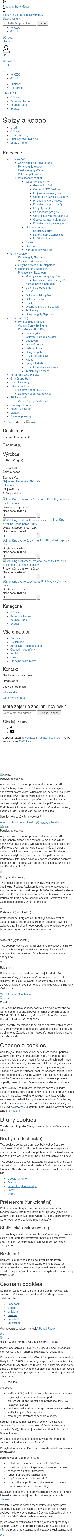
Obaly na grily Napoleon (40, 314)
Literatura (31, 246)
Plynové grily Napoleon (32, 257)
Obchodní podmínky (22, 649)
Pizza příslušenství (37, 356)
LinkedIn (13, 1311)
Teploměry (32, 310)
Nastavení (56, 822)
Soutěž (14, 623)
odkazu (4, 1499)
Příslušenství (18, 397)
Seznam (12, 1315)
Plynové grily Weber (30, 166)
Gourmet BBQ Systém (46, 189)
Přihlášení (16, 84)
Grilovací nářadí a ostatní (41, 337)
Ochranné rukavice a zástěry (50, 197)
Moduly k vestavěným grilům (43, 276)
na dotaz (13, 445)
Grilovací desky (35, 299)
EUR (14, 31)
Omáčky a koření (20, 405)
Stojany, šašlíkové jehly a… (49, 193)
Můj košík (10, 93)
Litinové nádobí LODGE (32, 390)
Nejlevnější (22, 481)
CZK (15, 27)
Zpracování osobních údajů (26, 646)
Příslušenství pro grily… (47, 212)
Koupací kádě (18, 620)
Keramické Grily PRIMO (24, 374)
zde (22, 1107)
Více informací (8, 994)
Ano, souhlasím (9, 822)
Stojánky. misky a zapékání (42, 367)
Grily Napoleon (19, 253)
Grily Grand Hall (20, 378)
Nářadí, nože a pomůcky (40, 284)
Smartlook (14, 1319)
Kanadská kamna (20, 616)
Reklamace (17, 642)
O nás (14, 657)
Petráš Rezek (47, 1328)
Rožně (29, 359)
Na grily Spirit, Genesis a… (49, 234)
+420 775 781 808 (14, 14)
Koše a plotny (34, 348)
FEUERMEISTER (20, 409)
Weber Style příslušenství (33, 401)
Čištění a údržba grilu (38, 287)
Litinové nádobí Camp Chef (34, 393)
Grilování (15, 131)
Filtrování (8, 485)
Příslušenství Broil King (24, 139)
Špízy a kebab (19, 142)
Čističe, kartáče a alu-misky (49, 219)
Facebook (14, 1304)
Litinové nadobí (19, 386)
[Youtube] (12, 732)
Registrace (16, 88)
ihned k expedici (19, 437)
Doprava (15, 638)
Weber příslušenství (38, 181)
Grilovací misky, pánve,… (41, 295)
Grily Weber (17, 159)
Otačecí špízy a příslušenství (50, 215)
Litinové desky (34, 344)
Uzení (29, 291)
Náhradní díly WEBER (39, 250)
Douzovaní (32, 340)
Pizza (29, 303)
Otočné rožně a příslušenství (43, 306)
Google (12, 1307)
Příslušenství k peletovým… (49, 223)
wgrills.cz (30, 737)
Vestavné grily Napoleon (32, 261)
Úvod (13, 127)
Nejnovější (9, 481)
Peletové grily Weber (30, 174)
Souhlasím (24, 994)
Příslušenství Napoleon (32, 272)
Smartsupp (14, 1323)
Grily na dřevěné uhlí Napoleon (36, 265)
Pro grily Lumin (42, 208)
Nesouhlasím (27, 822)
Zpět (3, 1334)
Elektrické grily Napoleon (33, 268)
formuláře (14, 1110)
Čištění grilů (33, 333)
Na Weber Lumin (43, 238)
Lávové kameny (19, 382)
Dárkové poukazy (20, 416)
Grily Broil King (19, 135)
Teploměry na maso (38, 371)
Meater (14, 412)
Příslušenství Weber (30, 178)
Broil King (14, 460)
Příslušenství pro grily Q (47, 204)
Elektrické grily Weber (31, 170)
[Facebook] (11, 728)
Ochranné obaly (35, 227)
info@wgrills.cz (34, 14)
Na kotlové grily (42, 231)
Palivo (29, 242)
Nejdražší (35, 481)
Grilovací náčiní (42, 185)
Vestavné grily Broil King (32, 325)
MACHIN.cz (26, 741)
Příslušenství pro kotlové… (49, 200)
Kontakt (15, 653)
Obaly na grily (34, 352)
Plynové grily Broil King (31, 321)
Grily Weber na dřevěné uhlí (35, 162)
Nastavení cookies (49, 737)
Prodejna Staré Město (16, 6)
